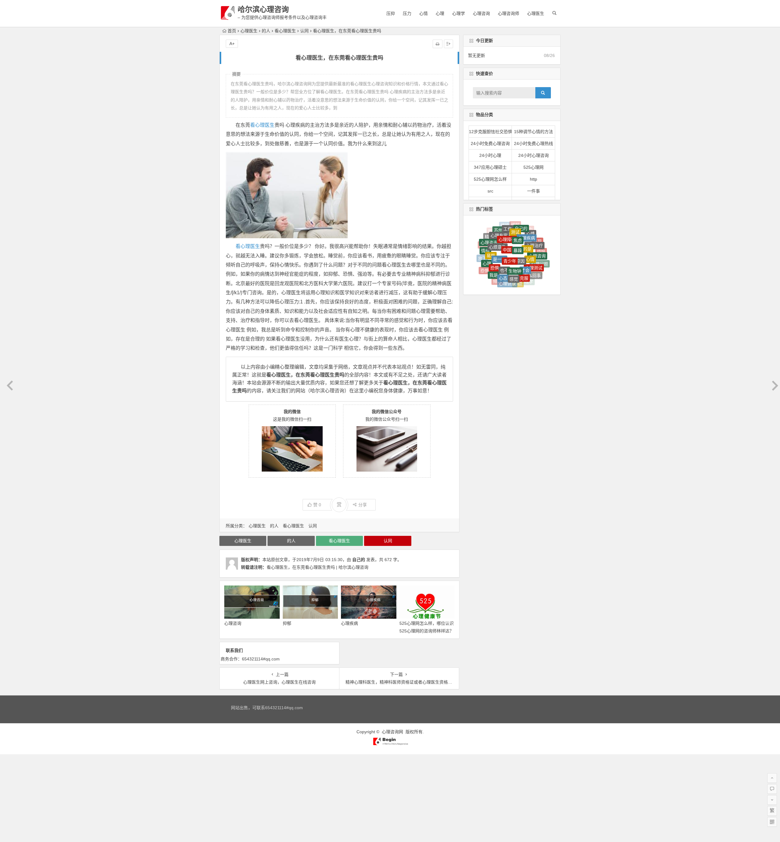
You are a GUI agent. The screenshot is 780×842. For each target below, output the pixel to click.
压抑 (390, 13)
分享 (362, 504)
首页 (232, 30)
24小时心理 (490, 155)
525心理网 (533, 167)
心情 (423, 13)
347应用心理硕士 (490, 167)
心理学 (458, 13)
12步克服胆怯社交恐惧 (490, 131)
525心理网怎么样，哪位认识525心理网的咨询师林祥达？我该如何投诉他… (426, 631)
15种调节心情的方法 (533, 131)
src (490, 191)
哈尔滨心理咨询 (263, 9)
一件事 (533, 191)
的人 (266, 30)
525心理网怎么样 (490, 179)
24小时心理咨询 (533, 155)
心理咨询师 (508, 13)
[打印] (437, 44)
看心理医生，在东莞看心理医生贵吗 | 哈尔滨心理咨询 (317, 567)
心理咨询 (481, 13)
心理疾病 (349, 623)
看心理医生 (285, 30)
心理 (440, 13)
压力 (407, 13)
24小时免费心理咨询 (490, 143)
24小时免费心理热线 (533, 143)
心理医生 (535, 13)
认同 (304, 30)
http (533, 179)
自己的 (358, 559)
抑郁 (287, 623)
